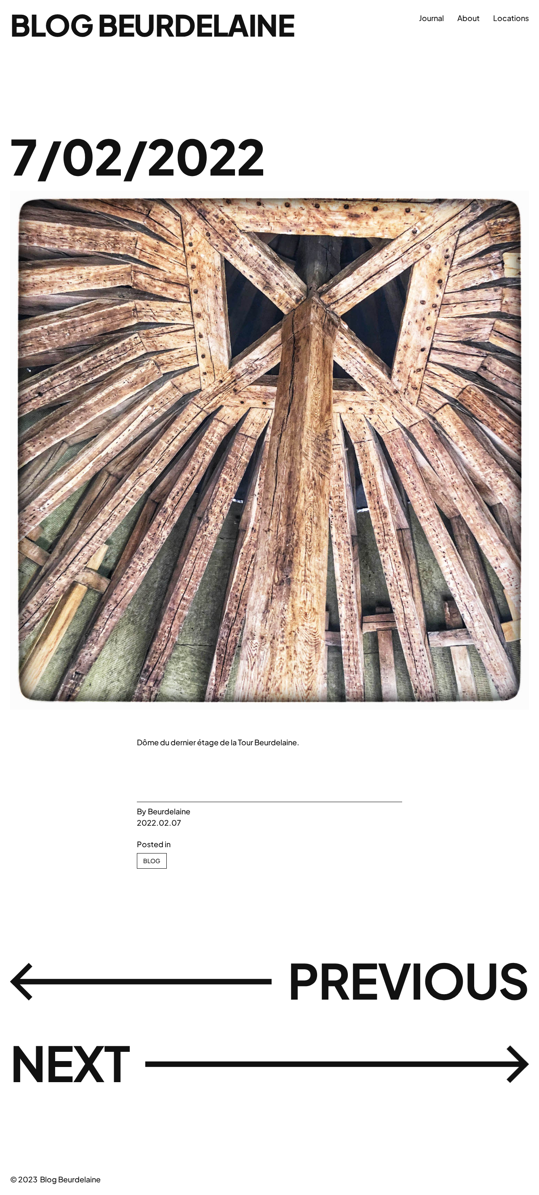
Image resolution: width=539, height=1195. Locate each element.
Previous (408, 980)
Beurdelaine (169, 811)
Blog (151, 860)
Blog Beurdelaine (152, 24)
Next (69, 1062)
